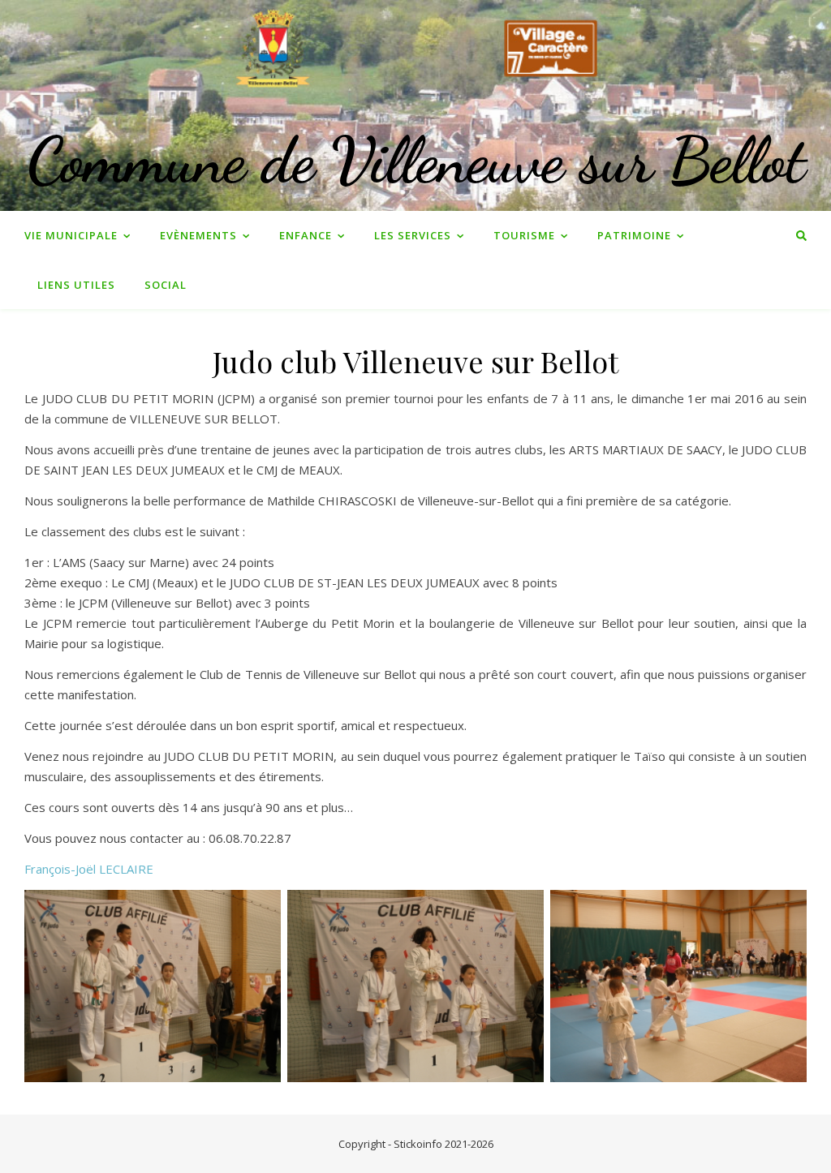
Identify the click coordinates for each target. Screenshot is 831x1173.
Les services (412, 235)
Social (165, 284)
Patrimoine (634, 235)
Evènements (198, 235)
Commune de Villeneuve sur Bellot (416, 160)
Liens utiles (76, 284)
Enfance (305, 235)
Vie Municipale (71, 235)
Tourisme (524, 235)
